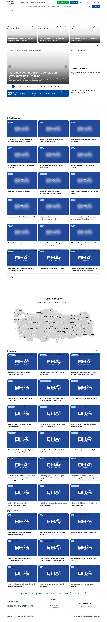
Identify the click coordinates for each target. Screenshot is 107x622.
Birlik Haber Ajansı (82, 616)
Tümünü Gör (96, 351)
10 (44, 86)
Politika (35, 6)
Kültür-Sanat (67, 6)
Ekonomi (40, 6)
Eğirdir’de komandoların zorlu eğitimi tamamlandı (33, 2)
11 (48, 86)
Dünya (49, 6)
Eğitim (57, 6)
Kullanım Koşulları (54, 607)
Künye (51, 603)
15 (62, 86)
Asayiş (53, 6)
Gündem (29, 6)
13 (55, 86)
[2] (53, 105)
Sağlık (61, 6)
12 (51, 86)
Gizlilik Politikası (53, 605)
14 (58, 86)
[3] (53, 16)
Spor (45, 6)
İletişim (51, 610)
